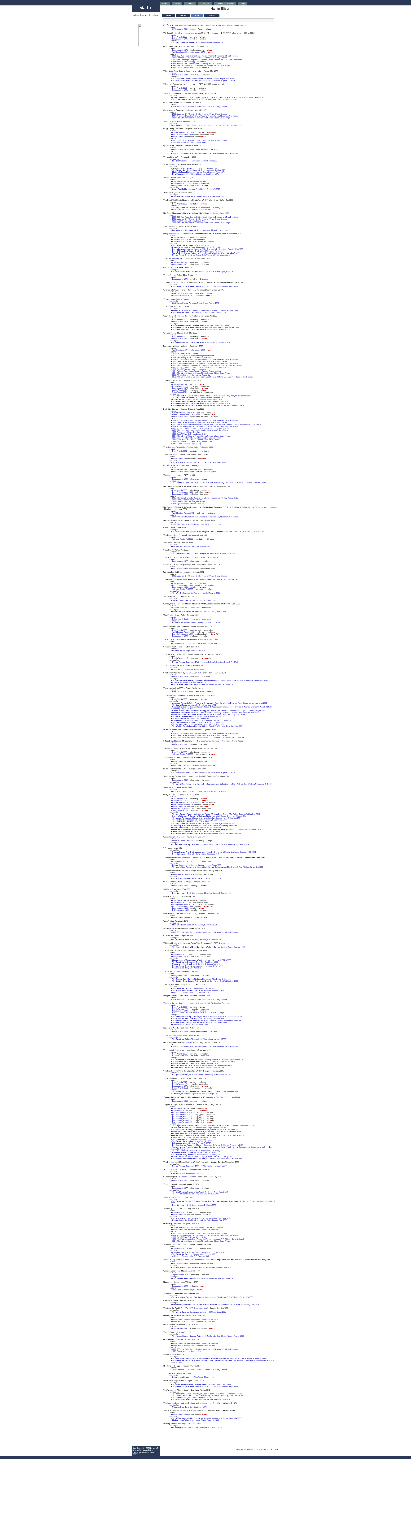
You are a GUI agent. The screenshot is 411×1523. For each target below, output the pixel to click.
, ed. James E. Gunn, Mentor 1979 (198, 716)
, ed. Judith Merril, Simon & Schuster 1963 (204, 99)
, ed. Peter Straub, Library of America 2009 (219, 703)
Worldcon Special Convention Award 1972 (188, 52)
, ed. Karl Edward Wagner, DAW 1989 (201, 1267)
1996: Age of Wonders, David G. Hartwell (188, 504)
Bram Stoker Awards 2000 (182, 692)
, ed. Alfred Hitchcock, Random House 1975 (218, 97)
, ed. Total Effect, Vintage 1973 (191, 718)
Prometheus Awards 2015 (182, 1122)
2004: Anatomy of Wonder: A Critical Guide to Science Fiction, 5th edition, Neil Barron (205, 116)
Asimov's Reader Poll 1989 (182, 589)
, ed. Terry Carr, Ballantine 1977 (201, 1192)
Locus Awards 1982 (180, 975)
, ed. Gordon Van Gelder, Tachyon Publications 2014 (216, 814)
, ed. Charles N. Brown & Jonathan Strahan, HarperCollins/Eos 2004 (206, 818)
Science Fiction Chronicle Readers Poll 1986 (189, 1013)
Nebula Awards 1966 (180, 1110)
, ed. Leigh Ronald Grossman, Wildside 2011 (209, 816)
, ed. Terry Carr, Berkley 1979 (198, 878)
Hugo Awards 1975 (179, 37)
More (243, 3)
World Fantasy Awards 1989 (183, 133)
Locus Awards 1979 (180, 322)
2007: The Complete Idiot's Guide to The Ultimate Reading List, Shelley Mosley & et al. (205, 498)
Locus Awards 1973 (180, 50)
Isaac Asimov (206, 741)
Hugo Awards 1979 (179, 320)
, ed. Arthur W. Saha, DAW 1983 (199, 462)
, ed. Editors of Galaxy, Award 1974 (199, 312)
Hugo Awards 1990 (179, 630)
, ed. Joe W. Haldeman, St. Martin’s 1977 (196, 189)
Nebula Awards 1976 (180, 241)
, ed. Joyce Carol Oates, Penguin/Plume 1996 (199, 1252)
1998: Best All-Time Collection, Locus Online (189, 221)
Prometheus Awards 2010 (182, 1112)
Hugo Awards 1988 (179, 490)
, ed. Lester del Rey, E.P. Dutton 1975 (203, 1279)
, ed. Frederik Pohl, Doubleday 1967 (196, 1155)
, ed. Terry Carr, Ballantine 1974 (201, 403)
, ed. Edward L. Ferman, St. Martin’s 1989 (219, 483)
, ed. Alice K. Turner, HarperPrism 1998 (203, 79)
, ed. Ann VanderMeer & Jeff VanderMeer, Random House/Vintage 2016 (213, 1126)
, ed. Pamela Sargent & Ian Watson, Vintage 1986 (195, 1094)
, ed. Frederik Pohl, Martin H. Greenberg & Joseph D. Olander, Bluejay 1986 (218, 711)
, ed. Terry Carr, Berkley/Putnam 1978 (196, 831)
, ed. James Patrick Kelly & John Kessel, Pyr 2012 (205, 662)
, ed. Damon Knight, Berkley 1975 (193, 988)
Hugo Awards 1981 (179, 88)
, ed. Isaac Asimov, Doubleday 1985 (203, 824)
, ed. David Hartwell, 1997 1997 (194, 1137)
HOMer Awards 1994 (180, 910)
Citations (190, 3)
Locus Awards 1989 (180, 136)
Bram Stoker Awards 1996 (182, 294)
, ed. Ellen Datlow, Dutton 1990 (188, 669)
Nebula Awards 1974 (180, 386)
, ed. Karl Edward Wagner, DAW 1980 (204, 81)
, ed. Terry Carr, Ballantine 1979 (201, 329)
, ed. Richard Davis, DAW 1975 (201, 1400)
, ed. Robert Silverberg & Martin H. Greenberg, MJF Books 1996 (210, 845)
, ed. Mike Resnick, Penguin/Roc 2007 (200, 1166)
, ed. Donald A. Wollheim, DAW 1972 (200, 990)
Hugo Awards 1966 (179, 1108)
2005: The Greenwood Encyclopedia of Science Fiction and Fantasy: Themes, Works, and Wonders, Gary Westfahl (217, 424)
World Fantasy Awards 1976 (183, 413)
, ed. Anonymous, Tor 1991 (187, 1173)
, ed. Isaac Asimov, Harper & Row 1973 (197, 966)
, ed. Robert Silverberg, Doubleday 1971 (195, 174)
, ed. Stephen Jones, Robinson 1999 (208, 947)
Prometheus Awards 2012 (182, 1116)
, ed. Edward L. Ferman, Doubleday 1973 (208, 405)
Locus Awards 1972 (180, 677)
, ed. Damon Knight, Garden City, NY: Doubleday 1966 (202, 1157)
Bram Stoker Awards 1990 (182, 634)
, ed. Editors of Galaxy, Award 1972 (199, 1039)
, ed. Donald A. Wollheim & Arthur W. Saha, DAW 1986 (207, 1418)
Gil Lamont (259, 507)
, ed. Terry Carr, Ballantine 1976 (201, 342)
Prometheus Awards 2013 (182, 1118)
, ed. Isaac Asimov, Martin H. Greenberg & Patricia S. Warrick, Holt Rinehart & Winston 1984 (216, 713)
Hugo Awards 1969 (179, 204)
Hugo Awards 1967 (179, 451)
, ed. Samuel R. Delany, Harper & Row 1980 (197, 828)
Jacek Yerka (188, 914)
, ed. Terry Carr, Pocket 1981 (191, 546)
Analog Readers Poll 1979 (182, 874)
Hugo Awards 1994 (179, 900)
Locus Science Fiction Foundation (143, 1451)
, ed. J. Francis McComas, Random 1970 (195, 1063)
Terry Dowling (232, 507)
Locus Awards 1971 (180, 264)
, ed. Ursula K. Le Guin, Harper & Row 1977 (199, 1220)
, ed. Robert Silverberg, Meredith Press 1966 (199, 230)
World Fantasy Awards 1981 (183, 1227)
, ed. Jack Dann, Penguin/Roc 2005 (199, 611)
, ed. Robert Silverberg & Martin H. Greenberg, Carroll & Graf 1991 (208, 1396)
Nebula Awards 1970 (180, 239)
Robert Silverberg (200, 1308)
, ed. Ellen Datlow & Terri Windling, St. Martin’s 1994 (219, 1358)
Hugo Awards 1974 (179, 384)
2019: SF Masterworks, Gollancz (185, 354)
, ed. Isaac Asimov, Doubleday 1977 (198, 43)
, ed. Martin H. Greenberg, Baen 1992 (194, 705)
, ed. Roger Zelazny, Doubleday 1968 (198, 1067)
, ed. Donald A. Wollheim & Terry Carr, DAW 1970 (206, 253)
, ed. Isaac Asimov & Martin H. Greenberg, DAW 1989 (215, 1305)
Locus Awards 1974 (180, 388)
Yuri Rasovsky (197, 25)
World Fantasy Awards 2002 (183, 513)
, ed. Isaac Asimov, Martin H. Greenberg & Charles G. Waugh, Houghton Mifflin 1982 (214, 852)
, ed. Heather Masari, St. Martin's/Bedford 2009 (206, 1131)
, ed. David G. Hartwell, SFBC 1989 (201, 960)
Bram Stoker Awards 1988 (182, 492)
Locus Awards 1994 (180, 908)
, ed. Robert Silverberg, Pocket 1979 (198, 170)
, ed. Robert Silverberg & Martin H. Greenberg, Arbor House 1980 (220, 680)
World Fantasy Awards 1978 (183, 802)
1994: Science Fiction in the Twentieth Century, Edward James (196, 64)
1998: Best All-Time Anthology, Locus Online (189, 62)
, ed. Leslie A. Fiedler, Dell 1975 (191, 1143)
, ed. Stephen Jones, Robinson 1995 (194, 1205)
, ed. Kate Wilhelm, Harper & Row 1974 (197, 400)
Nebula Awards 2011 (180, 658)
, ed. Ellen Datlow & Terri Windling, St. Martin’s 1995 (218, 532)
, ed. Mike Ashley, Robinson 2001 (198, 1019)
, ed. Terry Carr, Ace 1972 (186, 968)
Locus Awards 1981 (180, 90)
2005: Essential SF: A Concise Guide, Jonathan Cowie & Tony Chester (199, 58)
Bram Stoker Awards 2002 (182, 568)
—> (150, 19)
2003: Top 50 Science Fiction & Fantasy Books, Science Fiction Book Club (201, 367)
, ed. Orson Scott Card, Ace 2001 (208, 1135)
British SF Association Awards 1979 (186, 415)
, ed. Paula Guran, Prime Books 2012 (194, 600)
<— (141, 19)
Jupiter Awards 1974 (180, 390)
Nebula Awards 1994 (180, 861)
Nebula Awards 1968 (180, 1056)
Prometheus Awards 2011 (182, 1114)
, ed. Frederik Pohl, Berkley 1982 (195, 168)
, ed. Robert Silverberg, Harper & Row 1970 (197, 724)
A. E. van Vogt (195, 673)
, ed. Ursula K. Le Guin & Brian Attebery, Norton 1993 (208, 1336)
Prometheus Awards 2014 (182, 1120)
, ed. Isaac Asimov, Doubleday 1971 (198, 208)
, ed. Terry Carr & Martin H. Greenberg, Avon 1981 (204, 826)
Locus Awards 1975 (180, 39)
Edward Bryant (192, 1043)
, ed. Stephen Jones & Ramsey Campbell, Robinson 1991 (202, 791)
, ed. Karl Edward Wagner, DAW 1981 (203, 554)
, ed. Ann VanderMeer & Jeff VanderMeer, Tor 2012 (196, 593)
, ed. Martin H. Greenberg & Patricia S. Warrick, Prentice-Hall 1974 (208, 1145)
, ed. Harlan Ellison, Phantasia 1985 (195, 1420)
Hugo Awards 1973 (179, 181)
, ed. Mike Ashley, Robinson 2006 (205, 1092)
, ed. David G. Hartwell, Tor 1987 (192, 1398)
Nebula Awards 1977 (180, 643)
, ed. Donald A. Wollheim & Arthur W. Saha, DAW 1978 (207, 833)
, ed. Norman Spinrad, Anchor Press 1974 (198, 172)
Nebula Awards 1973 (180, 183)
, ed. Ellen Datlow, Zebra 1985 (201, 1384)
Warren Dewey (227, 25)
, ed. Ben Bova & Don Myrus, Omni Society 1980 (205, 327)
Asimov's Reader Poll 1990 (182, 539)
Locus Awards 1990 (180, 636)
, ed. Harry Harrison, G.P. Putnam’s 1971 (197, 940)
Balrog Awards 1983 (180, 1321)
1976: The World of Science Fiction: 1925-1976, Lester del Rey (196, 524)
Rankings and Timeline (225, 3)
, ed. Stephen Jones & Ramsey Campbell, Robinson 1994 (202, 893)
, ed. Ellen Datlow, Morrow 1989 (193, 1377)
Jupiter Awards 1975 (180, 1275)
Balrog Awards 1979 (180, 808)
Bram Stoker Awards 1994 (182, 906)
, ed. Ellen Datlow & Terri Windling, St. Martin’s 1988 (212, 1297)
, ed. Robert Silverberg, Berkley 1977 (189, 682)
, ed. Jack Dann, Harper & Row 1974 (193, 765)
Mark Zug (226, 741)
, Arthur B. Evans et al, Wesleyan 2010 (205, 1130)
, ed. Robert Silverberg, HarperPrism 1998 (199, 820)
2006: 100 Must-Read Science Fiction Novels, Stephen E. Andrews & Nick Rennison (205, 56)
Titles (197, 15)
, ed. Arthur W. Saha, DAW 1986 (199, 1022)
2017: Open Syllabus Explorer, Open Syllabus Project (193, 356)
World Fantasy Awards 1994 (183, 904)
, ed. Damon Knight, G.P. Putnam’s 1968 (190, 1256)
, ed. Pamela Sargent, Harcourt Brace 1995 (196, 865)
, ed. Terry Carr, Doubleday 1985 (190, 1024)
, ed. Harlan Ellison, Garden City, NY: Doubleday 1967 (201, 1075)
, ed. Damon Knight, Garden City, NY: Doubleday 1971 (202, 720)
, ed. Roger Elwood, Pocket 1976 (195, 303)
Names (164, 3)
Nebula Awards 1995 (180, 902)
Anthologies (204, 3)
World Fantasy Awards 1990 (183, 632)
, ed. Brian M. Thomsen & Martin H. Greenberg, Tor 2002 (207, 1017)
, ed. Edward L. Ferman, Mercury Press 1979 (216, 829)
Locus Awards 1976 (180, 339)
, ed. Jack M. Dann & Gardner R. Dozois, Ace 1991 (197, 1427)
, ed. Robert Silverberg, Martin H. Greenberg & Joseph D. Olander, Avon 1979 (207, 125)
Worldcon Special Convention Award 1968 (188, 350)
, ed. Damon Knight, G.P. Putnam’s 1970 (190, 992)
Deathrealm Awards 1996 (182, 296)
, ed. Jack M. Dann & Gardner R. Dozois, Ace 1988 (196, 247)
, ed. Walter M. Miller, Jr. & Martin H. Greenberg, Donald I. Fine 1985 (207, 249)
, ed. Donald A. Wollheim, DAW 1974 (200, 402)
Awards (177, 3)
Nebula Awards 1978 (180, 801)
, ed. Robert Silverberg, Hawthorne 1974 (198, 196)
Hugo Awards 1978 (179, 799)
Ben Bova (175, 258)
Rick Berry (220, 1097)
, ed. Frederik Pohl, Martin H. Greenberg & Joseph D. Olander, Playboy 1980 (205, 310)
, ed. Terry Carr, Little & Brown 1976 (195, 1194)
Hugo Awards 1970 (179, 238)
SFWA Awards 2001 (180, 29)
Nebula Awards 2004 (180, 608)
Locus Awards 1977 (180, 561)
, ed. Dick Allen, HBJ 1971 (194, 1153)
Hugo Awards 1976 (179, 337)
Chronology (211, 15)
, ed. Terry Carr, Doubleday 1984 (195, 962)
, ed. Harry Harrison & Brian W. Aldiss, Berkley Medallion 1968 (202, 1065)
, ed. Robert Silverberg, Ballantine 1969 (191, 210)
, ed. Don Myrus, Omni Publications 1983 (205, 286)
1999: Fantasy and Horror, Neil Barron (187, 432)
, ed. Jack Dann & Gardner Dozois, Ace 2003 (195, 1133)
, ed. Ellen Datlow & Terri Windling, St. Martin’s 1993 (217, 867)
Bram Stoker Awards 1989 (182, 134)
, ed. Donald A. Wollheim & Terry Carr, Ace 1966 (207, 1158)
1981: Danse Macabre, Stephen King (186, 444)
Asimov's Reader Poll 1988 (182, 754)
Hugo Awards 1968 (179, 699)
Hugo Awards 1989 (179, 583)
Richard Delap (247, 507)
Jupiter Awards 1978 (180, 810)
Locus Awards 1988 (180, 494)
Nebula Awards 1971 (180, 1084)
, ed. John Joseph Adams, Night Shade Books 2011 (199, 1128)
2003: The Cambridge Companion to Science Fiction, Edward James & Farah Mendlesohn (207, 60)
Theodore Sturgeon (188, 1177)
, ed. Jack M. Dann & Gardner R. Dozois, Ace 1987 (196, 623)
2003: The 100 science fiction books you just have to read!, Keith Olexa (200, 430)
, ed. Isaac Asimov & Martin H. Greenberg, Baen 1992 (207, 1020)
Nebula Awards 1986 (180, 1009)
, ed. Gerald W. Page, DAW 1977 (201, 1218)
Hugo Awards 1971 (179, 262)
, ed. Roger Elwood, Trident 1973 (189, 651)
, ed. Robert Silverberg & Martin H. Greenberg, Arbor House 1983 (208, 1060)
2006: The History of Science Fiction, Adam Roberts (192, 358)
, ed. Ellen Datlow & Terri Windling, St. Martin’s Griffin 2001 (222, 784)
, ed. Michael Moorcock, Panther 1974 (198, 251)
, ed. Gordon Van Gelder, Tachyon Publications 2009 (211, 396)
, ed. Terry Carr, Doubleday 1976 (189, 1407)
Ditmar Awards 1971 (180, 1088)
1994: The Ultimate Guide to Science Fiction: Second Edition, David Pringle (201, 65)
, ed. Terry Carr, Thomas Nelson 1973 (194, 161)
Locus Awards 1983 (180, 458)
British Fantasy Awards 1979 (183, 804)
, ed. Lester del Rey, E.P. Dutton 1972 (203, 684)
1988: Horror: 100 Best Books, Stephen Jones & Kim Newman (196, 440)
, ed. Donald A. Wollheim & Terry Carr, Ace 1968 (207, 726)
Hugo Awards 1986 (179, 470)
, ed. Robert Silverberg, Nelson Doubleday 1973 (195, 854)
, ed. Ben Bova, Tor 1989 (192, 245)
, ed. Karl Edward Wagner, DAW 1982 (203, 272)
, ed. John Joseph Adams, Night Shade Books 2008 (199, 1312)
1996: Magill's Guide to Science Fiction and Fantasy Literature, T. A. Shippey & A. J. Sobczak (208, 737)
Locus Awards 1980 (180, 75)
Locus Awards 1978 (180, 806)
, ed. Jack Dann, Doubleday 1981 (194, 925)
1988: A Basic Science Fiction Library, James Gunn (192, 67)
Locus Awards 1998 (180, 1101)
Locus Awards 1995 (180, 745)
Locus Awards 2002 (180, 780)
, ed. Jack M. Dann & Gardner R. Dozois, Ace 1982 (196, 964)
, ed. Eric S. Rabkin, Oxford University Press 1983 (208, 715)
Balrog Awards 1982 (180, 619)
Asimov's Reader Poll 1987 (182, 841)
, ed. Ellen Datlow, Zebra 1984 (200, 325)
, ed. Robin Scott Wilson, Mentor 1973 (204, 1062)
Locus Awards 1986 (180, 472)
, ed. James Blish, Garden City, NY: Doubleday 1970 (202, 255)
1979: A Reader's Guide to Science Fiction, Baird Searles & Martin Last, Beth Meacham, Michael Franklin (212, 377)
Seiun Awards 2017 (179, 392)
